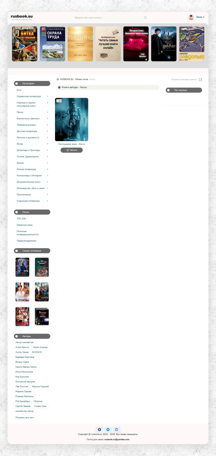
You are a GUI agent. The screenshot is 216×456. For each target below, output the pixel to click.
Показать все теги (24, 417)
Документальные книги (28, 181)
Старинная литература (28, 200)
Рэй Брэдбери (22, 401)
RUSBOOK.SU (66, 79)
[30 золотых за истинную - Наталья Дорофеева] (41, 292)
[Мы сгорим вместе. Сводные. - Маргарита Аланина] (22, 317)
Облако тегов (81, 79)
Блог (19, 90)
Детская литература (27, 131)
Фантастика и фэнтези (28, 118)
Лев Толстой (21, 386)
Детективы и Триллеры (28, 150)
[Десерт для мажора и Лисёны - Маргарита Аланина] (22, 292)
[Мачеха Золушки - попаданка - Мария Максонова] (22, 267)
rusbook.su (96, 434)
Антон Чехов (21, 352)
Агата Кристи (22, 347)
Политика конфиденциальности (28, 233)
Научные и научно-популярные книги (26, 104)
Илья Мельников (24, 371)
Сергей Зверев (22, 406)
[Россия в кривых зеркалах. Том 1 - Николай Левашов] (41, 317)
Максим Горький (40, 386)
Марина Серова (23, 391)
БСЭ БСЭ (36, 352)
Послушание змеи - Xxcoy (71, 144)
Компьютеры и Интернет (29, 175)
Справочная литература (29, 96)
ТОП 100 (21, 218)
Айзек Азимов (40, 347)
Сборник (38, 401)
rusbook (22, 16)
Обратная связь (25, 224)
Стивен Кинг (40, 406)
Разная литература (26, 169)
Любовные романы (26, 124)
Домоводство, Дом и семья (30, 188)
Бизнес (20, 162)
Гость (199, 17)
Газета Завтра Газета (25, 366)
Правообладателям (26, 240)
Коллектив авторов (25, 381)
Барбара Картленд (24, 357)
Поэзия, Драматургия (28, 156)
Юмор (20, 143)
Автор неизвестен (24, 342)
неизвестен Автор (24, 411)
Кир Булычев (22, 376)
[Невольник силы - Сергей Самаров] (41, 267)
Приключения (24, 194)
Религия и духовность (28, 137)
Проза (20, 112)
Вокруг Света (22, 362)
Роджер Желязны (24, 396)
